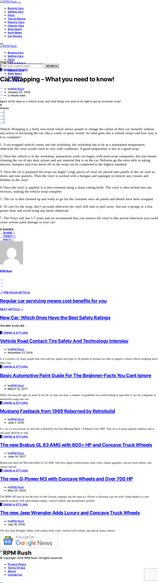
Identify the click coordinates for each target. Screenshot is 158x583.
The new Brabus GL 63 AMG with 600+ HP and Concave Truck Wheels (76, 445)
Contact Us (15, 574)
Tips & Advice (16, 18)
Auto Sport (15, 29)
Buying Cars (16, 8)
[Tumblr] (1, 97)
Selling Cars (16, 11)
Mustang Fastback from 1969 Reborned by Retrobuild (57, 411)
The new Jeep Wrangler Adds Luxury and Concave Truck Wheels (70, 513)
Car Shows (15, 36)
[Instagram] (1, 90)
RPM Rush (17, 88)
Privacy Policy (17, 564)
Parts (11, 15)
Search (51, 65)
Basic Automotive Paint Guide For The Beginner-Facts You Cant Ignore (75, 375)
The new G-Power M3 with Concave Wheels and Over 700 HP (66, 479)
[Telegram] (1, 93)
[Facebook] (1, 86)
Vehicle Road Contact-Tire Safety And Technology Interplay (64, 341)
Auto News (15, 32)
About (12, 571)
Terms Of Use (16, 567)
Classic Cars (16, 25)
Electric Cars (16, 22)
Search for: (7, 61)
